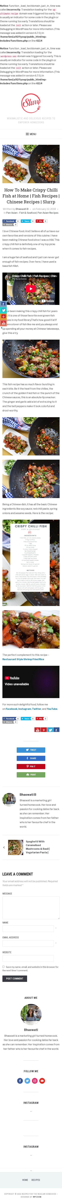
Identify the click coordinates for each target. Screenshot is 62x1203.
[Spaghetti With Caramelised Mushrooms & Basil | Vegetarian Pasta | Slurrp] (15, 847)
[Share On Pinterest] (44, 729)
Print (33, 775)
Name (5, 922)
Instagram (24, 709)
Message (7, 893)
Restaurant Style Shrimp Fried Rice (23, 659)
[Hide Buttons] (1, 327)
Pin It (32, 766)
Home (25, 1180)
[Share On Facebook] (56, 729)
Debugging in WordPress (14, 29)
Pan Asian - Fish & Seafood (21, 212)
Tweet (33, 750)
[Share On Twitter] (50, 729)
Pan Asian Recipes (47, 212)
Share (33, 758)
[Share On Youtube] (37, 729)
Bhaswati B (22, 209)
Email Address (10, 937)
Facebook (11, 709)
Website (6, 952)
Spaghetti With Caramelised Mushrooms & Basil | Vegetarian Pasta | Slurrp (38, 847)
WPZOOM (37, 1197)
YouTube (52, 709)
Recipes (35, 1180)
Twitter (36, 709)
